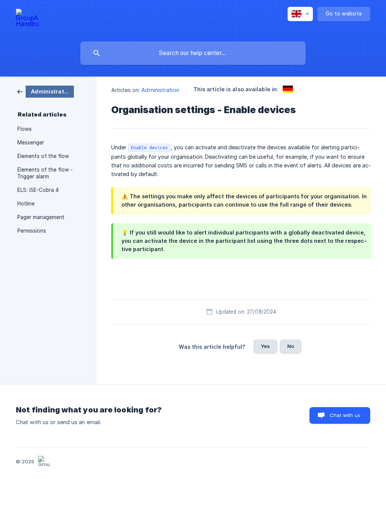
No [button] (290, 346)
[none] (27, 19)
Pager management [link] (40, 217)
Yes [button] (265, 346)
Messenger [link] (30, 142)
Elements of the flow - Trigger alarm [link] (45, 173)
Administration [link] (160, 90)
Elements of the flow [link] (43, 156)
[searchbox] (193, 53)
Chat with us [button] (345, 415)
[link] (45, 91)
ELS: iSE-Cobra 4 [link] (38, 190)
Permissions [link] (31, 231)
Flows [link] (24, 129)
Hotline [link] (26, 204)
